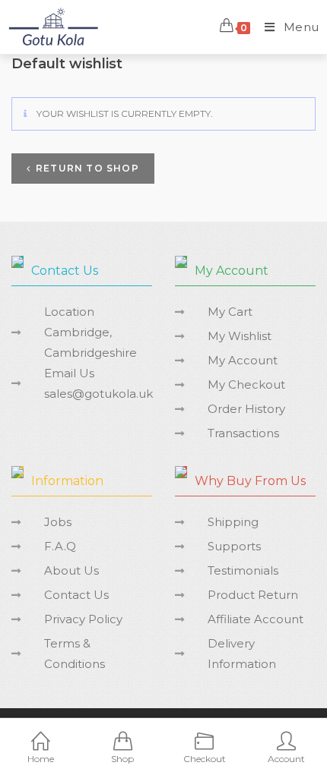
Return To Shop (87, 168)
